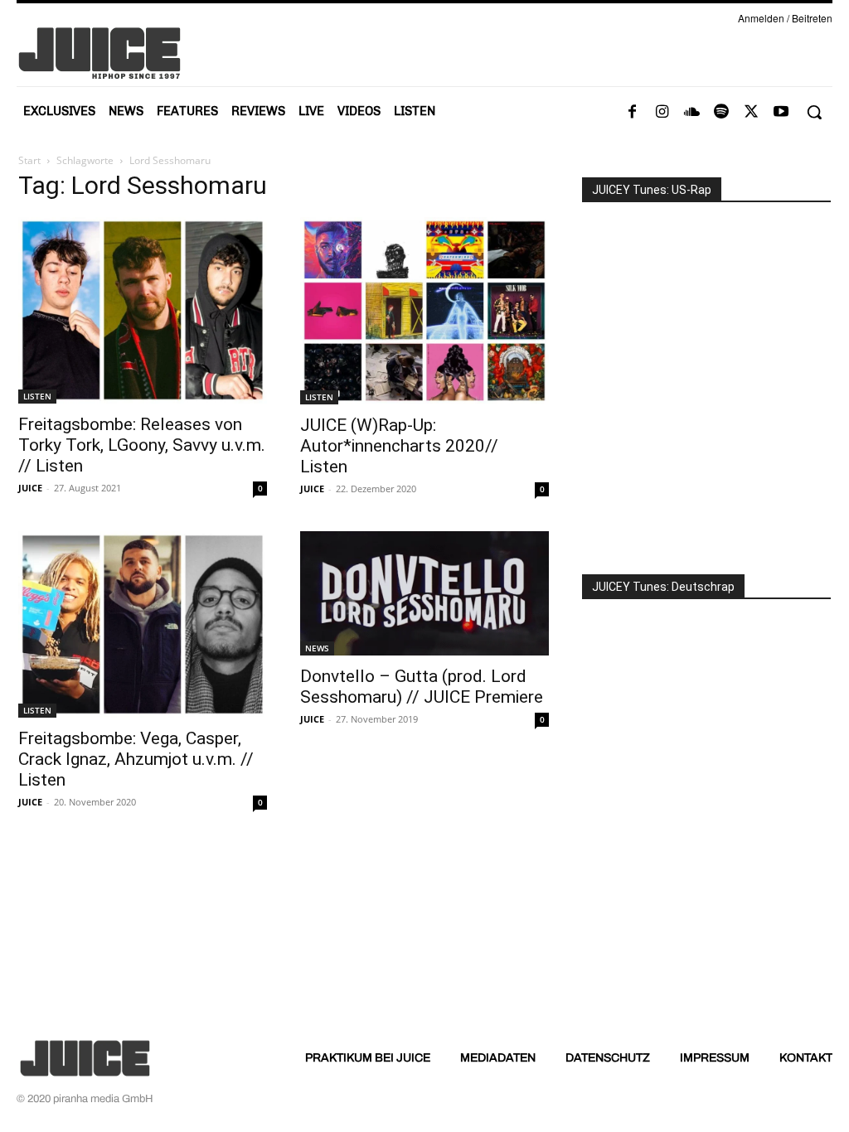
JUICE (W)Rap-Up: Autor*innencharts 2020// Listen (399, 446)
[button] (814, 112)
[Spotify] (721, 113)
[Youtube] (781, 113)
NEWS (317, 648)
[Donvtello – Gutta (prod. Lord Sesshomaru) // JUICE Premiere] (424, 593)
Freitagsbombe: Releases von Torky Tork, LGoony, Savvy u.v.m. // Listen (141, 445)
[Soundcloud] (691, 113)
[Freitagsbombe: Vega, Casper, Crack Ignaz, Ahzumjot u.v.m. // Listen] (142, 624)
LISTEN (37, 396)
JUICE (30, 487)
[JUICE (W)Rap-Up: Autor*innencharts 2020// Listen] (424, 310)
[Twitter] (751, 113)
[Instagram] (662, 113)
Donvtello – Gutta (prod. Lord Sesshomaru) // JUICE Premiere (421, 686)
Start (29, 160)
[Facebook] (632, 113)
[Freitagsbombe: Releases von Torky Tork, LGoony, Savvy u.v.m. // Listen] (142, 310)
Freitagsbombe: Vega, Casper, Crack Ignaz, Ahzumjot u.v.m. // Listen (136, 759)
